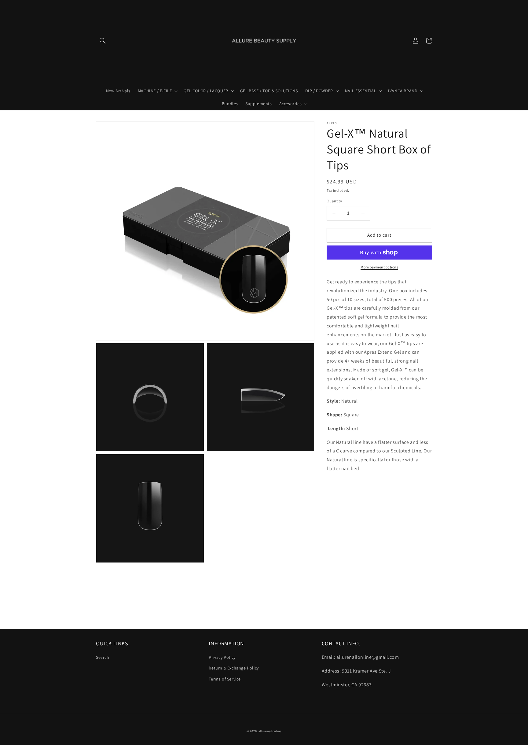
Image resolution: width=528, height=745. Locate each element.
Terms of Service (225, 679)
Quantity (334, 201)
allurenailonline (269, 731)
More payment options (379, 267)
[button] (102, 40)
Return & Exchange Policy (233, 668)
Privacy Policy (222, 657)
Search (102, 657)
